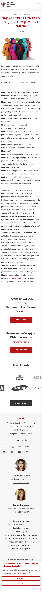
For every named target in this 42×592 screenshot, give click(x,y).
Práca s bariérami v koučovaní (21, 542)
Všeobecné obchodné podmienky (20, 559)
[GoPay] (4, 447)
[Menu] (39, 4)
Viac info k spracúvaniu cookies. (21, 573)
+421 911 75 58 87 (21, 512)
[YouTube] (26, 440)
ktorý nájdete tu (16, 278)
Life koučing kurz (21, 531)
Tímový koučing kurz (21, 549)
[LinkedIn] (18, 440)
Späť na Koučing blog (22, 15)
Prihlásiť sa (21, 320)
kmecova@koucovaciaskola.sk (21, 508)
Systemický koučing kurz (21, 545)
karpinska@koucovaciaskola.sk (21, 479)
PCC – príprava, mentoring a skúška (21, 538)
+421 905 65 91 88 (21, 482)
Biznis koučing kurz (21, 528)
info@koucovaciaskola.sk (21, 433)
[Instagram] (22, 440)
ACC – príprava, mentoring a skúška (21, 535)
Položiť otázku (21, 350)
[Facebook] (14, 440)
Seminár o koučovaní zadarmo (21, 524)
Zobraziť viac (21, 403)
